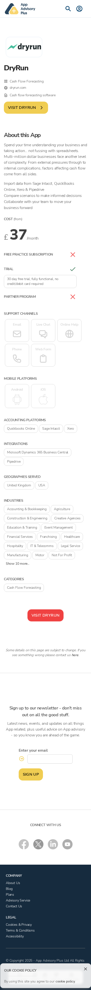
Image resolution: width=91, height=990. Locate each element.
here (75, 655)
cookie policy (65, 981)
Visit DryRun (22, 107)
